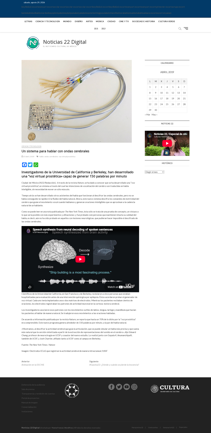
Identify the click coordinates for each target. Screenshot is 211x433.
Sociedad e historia (143, 21)
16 (155, 98)
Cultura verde (166, 21)
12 (173, 92)
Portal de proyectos (30, 398)
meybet (66, 13)
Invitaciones (27, 411)
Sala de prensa (28, 389)
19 (173, 98)
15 (150, 98)
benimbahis (27, 13)
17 (161, 98)
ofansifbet (114, 13)
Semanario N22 (168, 427)
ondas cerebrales (51, 156)
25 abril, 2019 (28, 156)
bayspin (52, 13)
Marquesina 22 (137, 427)
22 (150, 104)
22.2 (103, 28)
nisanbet (133, 13)
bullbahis (36, 13)
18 (167, 98)
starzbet (45, 13)
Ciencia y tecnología (47, 21)
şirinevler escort (164, 6)
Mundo (67, 21)
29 (150, 110)
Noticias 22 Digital (64, 42)
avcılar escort (59, 6)
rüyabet (59, 13)
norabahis (124, 13)
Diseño (79, 21)
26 (173, 104)
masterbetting (93, 13)
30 (155, 110)
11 (167, 92)
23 (155, 104)
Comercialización (29, 407)
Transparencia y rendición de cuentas (38, 393)
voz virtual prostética (67, 156)
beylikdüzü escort (30, 6)
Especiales (183, 427)
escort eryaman (164, 13)
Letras (28, 21)
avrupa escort (178, 6)
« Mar (147, 114)
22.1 (96, 28)
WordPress (68, 428)
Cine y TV (124, 21)
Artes (89, 21)
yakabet (82, 13)
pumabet (74, 13)
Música (100, 21)
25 (167, 104)
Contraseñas (153, 427)
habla (41, 156)
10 (161, 92)
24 (161, 104)
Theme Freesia (57, 428)
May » (154, 114)
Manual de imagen (30, 402)
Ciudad (111, 21)
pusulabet (104, 13)
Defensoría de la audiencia (33, 384)
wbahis (140, 13)
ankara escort (150, 13)
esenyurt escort (45, 6)
